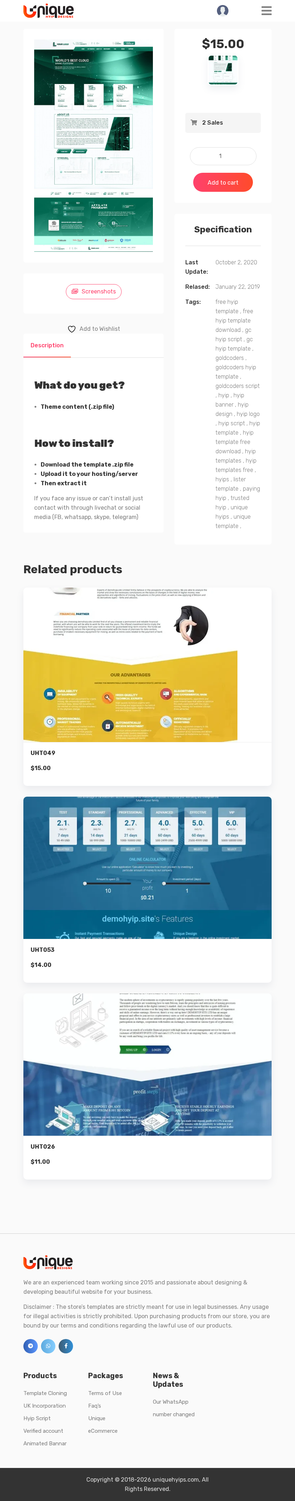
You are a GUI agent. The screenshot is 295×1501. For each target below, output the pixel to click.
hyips (222, 479)
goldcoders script (237, 386)
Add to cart (223, 182)
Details (153, 674)
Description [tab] (47, 345)
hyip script (231, 423)
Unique (96, 1418)
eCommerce (103, 1431)
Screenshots (99, 291)
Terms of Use (105, 1393)
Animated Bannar (45, 1443)
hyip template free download (234, 442)
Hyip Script (37, 1418)
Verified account (43, 1431)
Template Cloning (45, 1393)
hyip (223, 395)
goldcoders (229, 358)
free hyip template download (234, 320)
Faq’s (94, 1406)
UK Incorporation (44, 1406)
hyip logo (248, 414)
